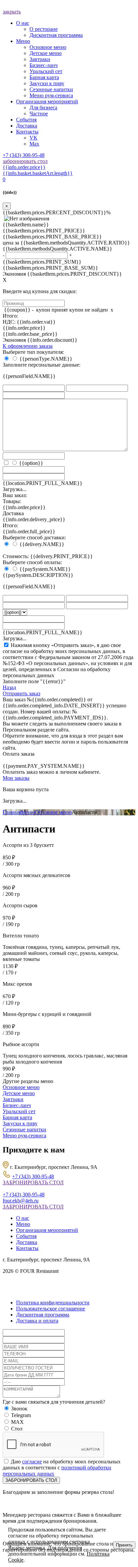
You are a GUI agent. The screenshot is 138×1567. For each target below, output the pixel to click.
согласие (32, 1461)
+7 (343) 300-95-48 (24, 155)
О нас (22, 1218)
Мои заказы (16, 778)
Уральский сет (19, 1111)
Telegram (21, 1415)
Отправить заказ (21, 693)
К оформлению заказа (28, 346)
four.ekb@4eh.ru (21, 1200)
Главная (12, 812)
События (26, 1236)
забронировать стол (25, 161)
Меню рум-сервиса (24, 1135)
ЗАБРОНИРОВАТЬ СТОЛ (33, 1182)
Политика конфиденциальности (52, 1302)
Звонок (19, 1408)
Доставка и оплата (37, 1320)
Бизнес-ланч (17, 1105)
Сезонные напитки (24, 1129)
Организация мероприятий (47, 1230)
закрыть (12, 11)
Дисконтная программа (42, 1314)
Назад (9, 687)
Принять (124, 1545)
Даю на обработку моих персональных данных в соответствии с (62, 1467)
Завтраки (13, 1099)
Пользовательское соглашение (50, 1308)
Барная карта (17, 1117)
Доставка (26, 1242)
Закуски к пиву (20, 1123)
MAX (17, 1422)
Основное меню (53, 812)
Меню (28, 812)
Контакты (27, 1248)
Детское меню (19, 1093)
